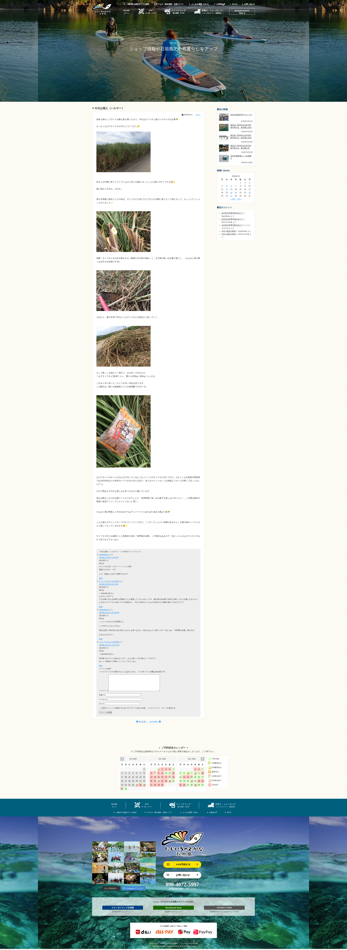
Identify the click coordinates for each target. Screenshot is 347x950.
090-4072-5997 (182, 884)
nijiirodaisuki (104, 555)
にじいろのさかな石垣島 (108, 581)
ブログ (197, 115)
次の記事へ (154, 722)
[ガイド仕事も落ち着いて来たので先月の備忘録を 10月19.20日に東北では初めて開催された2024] (132, 846)
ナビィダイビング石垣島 (123, 908)
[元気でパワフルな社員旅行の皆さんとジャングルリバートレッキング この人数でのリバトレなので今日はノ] (100, 846)
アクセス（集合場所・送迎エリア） (170, 4)
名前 (102, 695)
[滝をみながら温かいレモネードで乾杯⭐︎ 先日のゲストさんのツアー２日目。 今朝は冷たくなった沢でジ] (100, 857)
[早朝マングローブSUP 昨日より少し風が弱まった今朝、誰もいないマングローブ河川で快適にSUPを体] (132, 868)
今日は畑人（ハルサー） (109, 108)
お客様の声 (220, 4)
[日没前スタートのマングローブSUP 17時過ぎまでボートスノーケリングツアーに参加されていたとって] (100, 878)
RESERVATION (242, 11)
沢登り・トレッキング (212, 11)
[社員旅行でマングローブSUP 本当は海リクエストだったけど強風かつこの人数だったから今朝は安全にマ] (116, 846)
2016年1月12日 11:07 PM (109, 645)
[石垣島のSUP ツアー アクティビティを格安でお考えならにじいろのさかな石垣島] (102, 14)
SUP (150, 11)
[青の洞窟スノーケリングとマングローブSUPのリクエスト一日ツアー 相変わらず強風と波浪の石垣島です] (116, 857)
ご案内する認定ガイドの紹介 (137, 4)
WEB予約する (183, 864)
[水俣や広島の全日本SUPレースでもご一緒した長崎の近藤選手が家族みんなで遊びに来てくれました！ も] (148, 878)
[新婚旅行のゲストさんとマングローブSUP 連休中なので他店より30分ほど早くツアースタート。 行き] (116, 868)
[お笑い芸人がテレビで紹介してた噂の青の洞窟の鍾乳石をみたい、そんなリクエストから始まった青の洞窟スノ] (148, 846)
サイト (101, 704)
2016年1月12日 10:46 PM (109, 613)
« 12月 (233, 199)
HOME (126, 11)
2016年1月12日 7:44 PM (108, 558)
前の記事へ (142, 722)
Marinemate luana (173, 908)
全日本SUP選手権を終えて (232, 213)
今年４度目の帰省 (228, 231)
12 (227, 189)
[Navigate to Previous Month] (122, 759)
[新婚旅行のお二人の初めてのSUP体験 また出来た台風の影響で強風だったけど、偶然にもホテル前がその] (148, 857)
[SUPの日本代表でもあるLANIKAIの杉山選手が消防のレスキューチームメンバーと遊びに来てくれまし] (132, 878)
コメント (103, 691)
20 (231, 193)
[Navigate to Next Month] (202, 759)
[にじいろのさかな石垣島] (182, 855)
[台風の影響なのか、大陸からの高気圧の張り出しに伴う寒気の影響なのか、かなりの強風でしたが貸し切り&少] (132, 857)
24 (249, 193)
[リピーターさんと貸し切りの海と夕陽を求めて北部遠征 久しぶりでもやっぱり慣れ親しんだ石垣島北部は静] (100, 868)
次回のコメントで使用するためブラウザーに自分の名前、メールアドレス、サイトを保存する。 (139, 708)
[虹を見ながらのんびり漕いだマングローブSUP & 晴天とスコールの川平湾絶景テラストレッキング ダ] (148, 868)
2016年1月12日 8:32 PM (108, 584)
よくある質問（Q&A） (200, 4)
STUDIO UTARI (224, 908)
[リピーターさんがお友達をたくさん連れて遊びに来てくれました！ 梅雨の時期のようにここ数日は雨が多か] (116, 878)
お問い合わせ (249, 4)
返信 (101, 578)
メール (103, 699)
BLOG (234, 4)
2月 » (239, 199)
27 (231, 196)
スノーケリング (178, 11)
